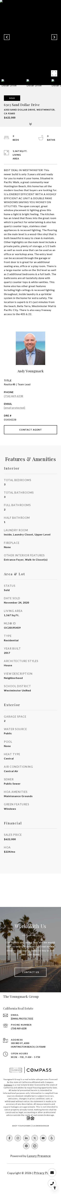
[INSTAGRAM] (18, 1138)
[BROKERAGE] (35, 1146)
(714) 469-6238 (13, 395)
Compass (8, 1085)
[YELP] (51, 1138)
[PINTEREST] (26, 1146)
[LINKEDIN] (26, 1138)
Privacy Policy (44, 1173)
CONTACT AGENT (30, 429)
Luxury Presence (39, 1156)
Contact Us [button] (30, 972)
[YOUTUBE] (43, 1138)
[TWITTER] (35, 1138)
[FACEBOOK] (9, 1138)
